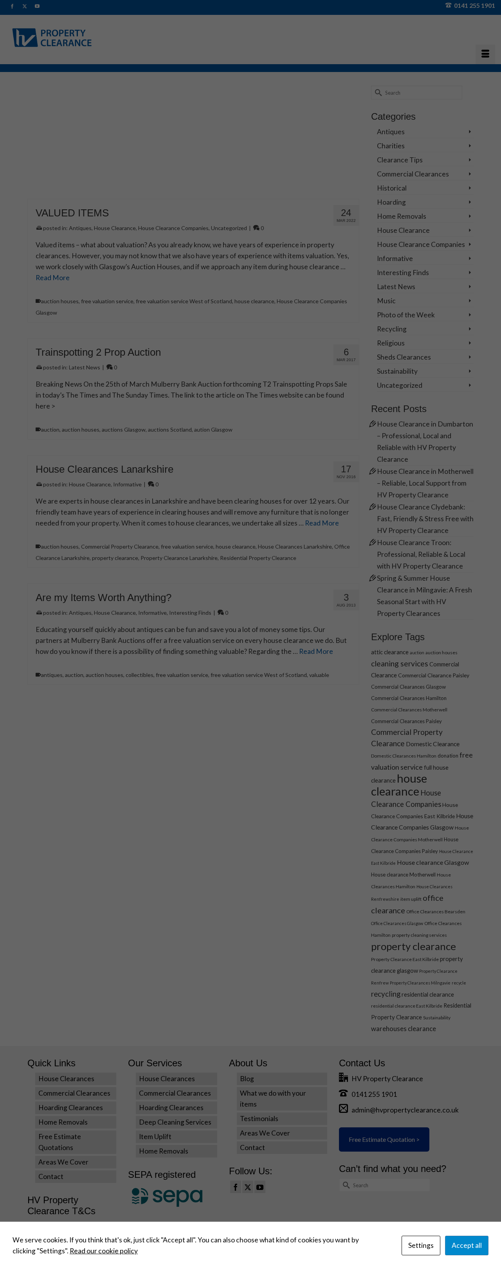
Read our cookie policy (104, 1251)
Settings (421, 1245)
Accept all (467, 1245)
